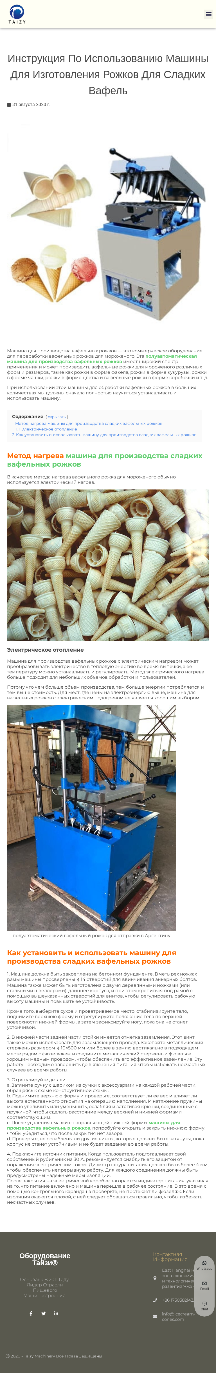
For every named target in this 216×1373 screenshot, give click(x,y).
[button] (208, 14)
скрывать (57, 417)
